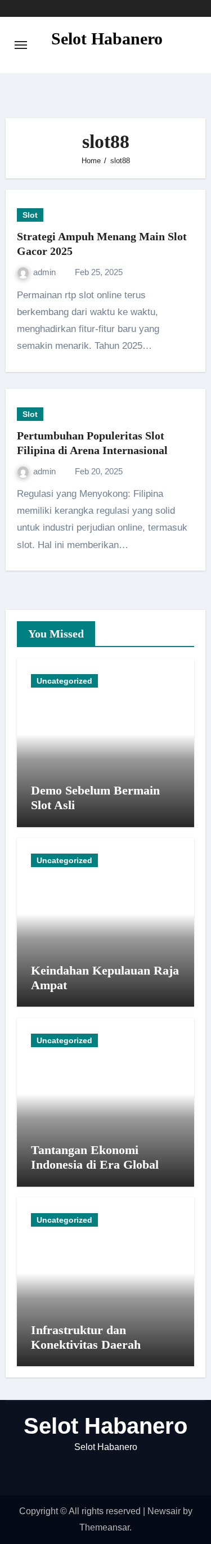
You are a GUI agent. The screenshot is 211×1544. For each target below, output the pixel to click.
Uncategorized (64, 680)
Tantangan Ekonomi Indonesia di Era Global (95, 1157)
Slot (30, 214)
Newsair (164, 1511)
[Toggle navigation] (20, 45)
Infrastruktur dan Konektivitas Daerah (86, 1337)
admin (45, 272)
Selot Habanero (107, 38)
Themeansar (104, 1527)
